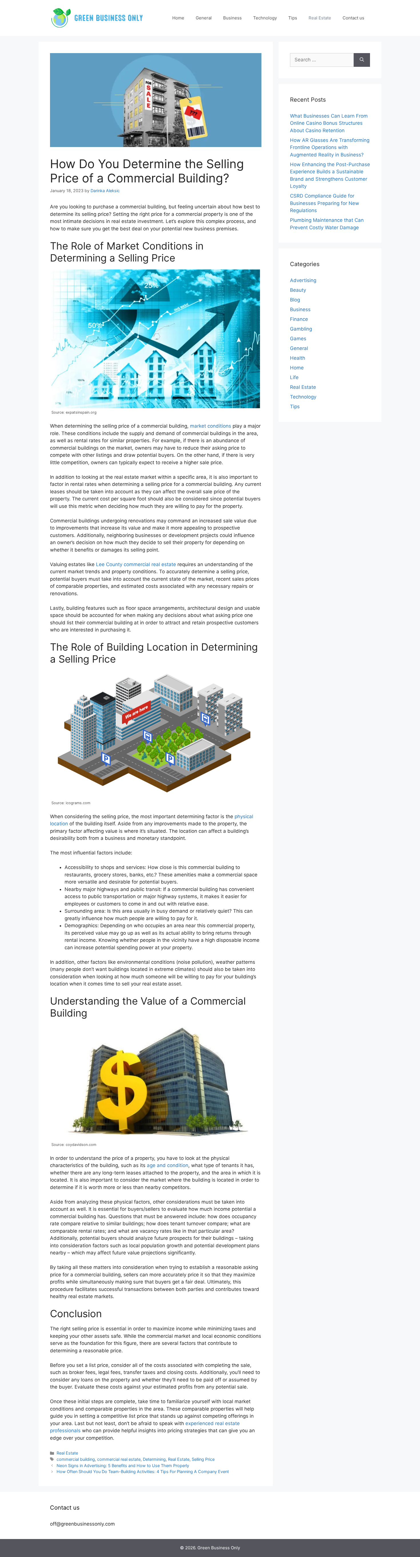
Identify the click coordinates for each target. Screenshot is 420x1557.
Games (298, 338)
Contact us (353, 18)
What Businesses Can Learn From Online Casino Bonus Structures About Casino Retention (329, 123)
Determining (154, 1459)
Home (178, 18)
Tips (292, 18)
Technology (265, 18)
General (204, 18)
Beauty (298, 290)
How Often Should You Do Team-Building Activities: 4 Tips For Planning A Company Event (143, 1471)
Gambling (301, 329)
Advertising (303, 280)
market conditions (210, 426)
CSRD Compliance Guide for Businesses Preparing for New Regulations (324, 203)
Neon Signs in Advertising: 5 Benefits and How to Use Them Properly (123, 1465)
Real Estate (320, 18)
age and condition (167, 1165)
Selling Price (203, 1459)
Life (294, 377)
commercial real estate (119, 1459)
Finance (299, 319)
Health (297, 358)
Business (232, 18)
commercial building (76, 1459)
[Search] (362, 60)
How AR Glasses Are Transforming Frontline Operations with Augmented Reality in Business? (329, 147)
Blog (295, 300)
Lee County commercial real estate (136, 564)
